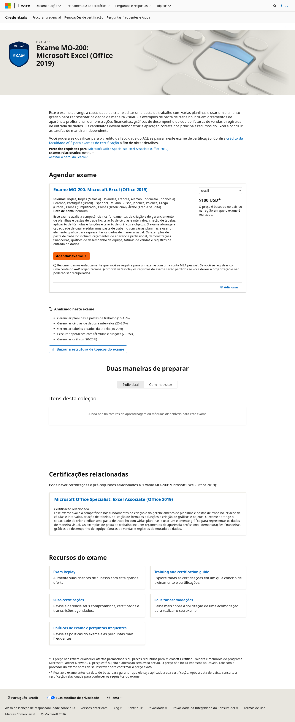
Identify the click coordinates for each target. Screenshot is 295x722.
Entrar (285, 5)
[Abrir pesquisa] (274, 6)
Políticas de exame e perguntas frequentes (90, 628)
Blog (116, 708)
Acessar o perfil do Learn (67, 157)
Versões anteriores (94, 708)
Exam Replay (64, 572)
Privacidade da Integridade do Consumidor (204, 708)
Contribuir (135, 708)
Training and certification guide (181, 572)
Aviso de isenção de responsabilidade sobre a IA (40, 708)
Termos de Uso (254, 708)
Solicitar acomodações (173, 600)
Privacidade (156, 708)
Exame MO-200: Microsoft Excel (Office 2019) (100, 189)
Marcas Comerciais (19, 714)
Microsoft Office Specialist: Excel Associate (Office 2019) (128, 149)
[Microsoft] (8, 6)
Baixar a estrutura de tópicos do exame (90, 349)
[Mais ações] (286, 26)
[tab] (130, 385)
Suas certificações (68, 600)
